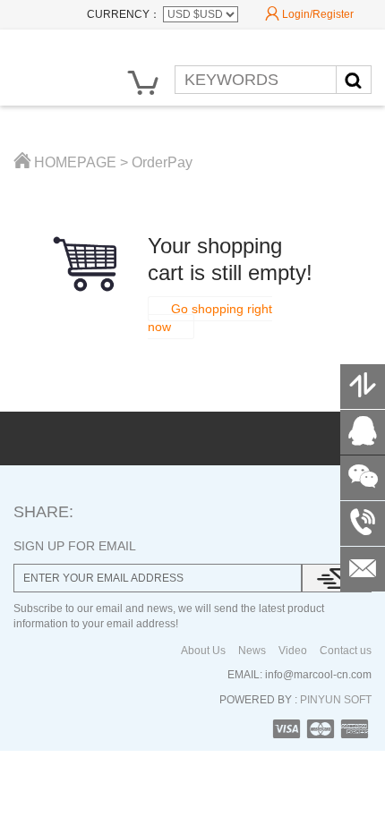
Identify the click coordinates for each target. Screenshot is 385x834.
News (252, 650)
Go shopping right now (210, 318)
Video (292, 650)
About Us (203, 650)
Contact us (346, 650)
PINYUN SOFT (334, 700)
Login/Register (309, 13)
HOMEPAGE (64, 162)
